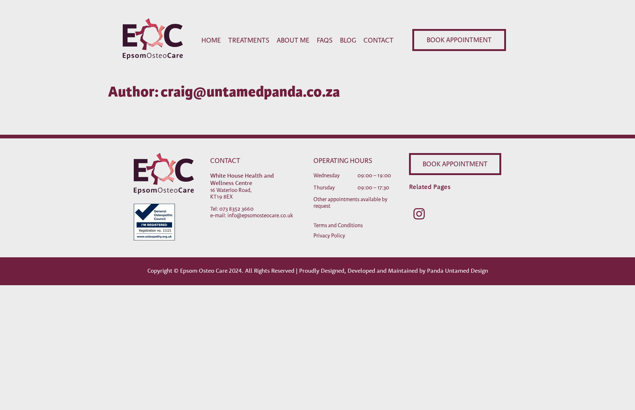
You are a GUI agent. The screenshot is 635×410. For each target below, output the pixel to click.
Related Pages (430, 186)
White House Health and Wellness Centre (242, 179)
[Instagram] (419, 214)
